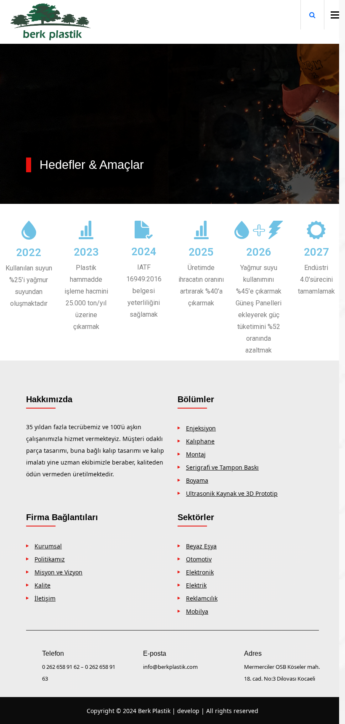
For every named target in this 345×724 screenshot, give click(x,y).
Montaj (196, 454)
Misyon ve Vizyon (58, 572)
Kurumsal (48, 546)
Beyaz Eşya (201, 546)
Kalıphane (200, 441)
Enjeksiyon (201, 428)
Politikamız (49, 559)
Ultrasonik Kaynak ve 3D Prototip (232, 493)
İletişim (45, 598)
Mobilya (197, 611)
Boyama (197, 480)
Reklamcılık (202, 598)
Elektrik (196, 585)
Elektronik (200, 572)
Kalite (42, 585)
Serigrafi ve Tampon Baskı (222, 467)
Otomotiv (199, 559)
